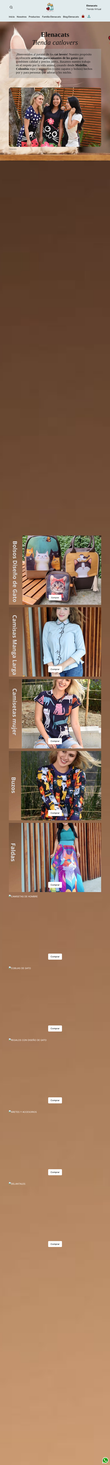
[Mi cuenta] (89, 17)
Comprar (55, 597)
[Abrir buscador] (11, 7)
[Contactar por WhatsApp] (105, 1460)
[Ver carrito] (83, 17)
